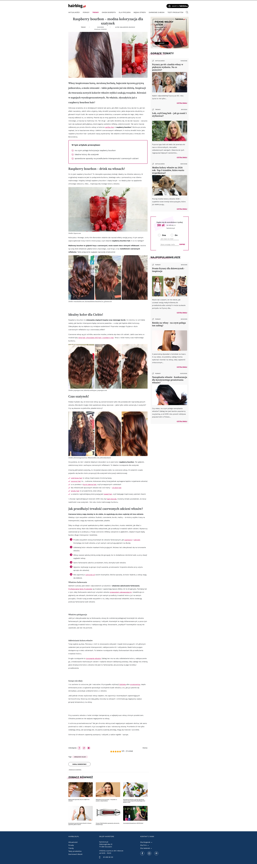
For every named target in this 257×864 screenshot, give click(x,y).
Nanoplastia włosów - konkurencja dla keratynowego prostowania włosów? (169, 380)
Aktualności (74, 12)
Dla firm (143, 845)
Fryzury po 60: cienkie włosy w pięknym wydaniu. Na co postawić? (167, 67)
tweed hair (108, 494)
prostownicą (135, 684)
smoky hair (75, 491)
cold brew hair (76, 478)
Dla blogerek (145, 842)
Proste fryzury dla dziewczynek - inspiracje (168, 270)
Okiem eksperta (109, 12)
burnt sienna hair (89, 484)
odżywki (137, 540)
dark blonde (111, 499)
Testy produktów (175, 12)
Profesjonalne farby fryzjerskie (80, 589)
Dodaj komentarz (79, 764)
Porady (86, 12)
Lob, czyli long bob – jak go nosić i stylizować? (169, 114)
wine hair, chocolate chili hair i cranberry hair (96, 338)
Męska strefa (140, 12)
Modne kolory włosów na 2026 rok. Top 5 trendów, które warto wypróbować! (168, 170)
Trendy (95, 12)
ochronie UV (90, 575)
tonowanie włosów (93, 658)
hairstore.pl (103, 842)
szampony (128, 540)
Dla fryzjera (125, 12)
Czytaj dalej (182, 103)
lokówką (122, 684)
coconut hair (76, 481)
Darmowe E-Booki (157, 12)
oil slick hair (116, 488)
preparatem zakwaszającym (121, 592)
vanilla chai (109, 127)
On (176, 235)
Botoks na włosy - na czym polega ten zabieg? (169, 324)
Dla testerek (145, 848)
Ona (164, 235)
